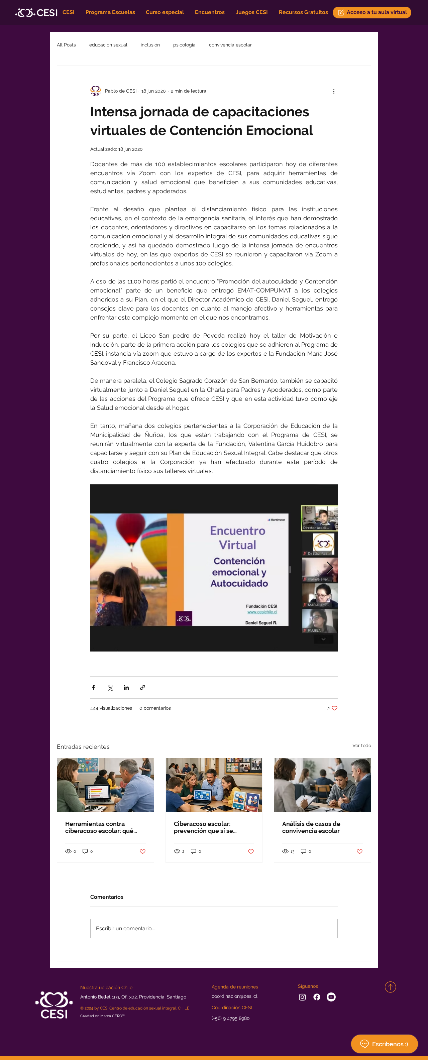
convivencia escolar (230, 44)
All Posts (66, 44)
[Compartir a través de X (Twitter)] (110, 687)
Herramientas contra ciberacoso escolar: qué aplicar (99, 827)
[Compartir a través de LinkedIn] (126, 687)
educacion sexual (108, 44)
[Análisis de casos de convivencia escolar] (322, 785)
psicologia (184, 44)
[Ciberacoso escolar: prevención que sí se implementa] (214, 785)
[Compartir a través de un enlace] (142, 687)
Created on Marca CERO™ (102, 1016)
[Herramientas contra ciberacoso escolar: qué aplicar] (105, 785)
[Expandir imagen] (214, 568)
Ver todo (361, 745)
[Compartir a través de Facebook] (93, 687)
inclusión (150, 44)
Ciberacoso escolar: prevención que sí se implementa (203, 827)
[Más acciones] (334, 91)
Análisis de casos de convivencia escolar (311, 827)
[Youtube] (331, 997)
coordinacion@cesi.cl (234, 996)
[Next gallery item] (330, 568)
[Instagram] (302, 997)
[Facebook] (316, 997)
